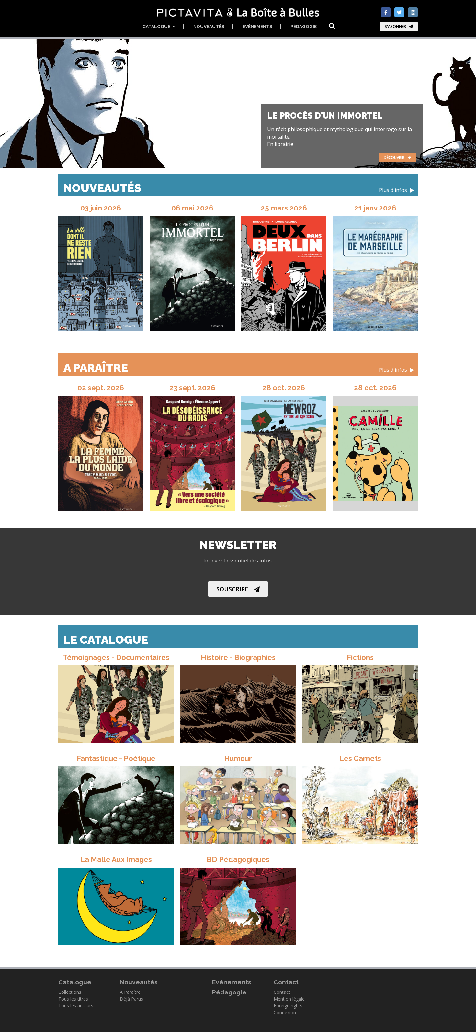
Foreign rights (288, 1006)
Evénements (257, 26)
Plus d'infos (393, 190)
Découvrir (394, 157)
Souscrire (232, 589)
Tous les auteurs (75, 1006)
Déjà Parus (131, 999)
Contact (282, 992)
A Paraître (235, 367)
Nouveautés (208, 26)
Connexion (285, 1012)
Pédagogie (303, 26)
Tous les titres (73, 999)
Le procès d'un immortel (325, 115)
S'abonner (395, 26)
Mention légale (289, 999)
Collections (69, 992)
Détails (112, 702)
